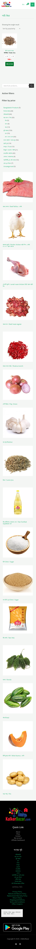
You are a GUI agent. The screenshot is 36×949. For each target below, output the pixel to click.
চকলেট (18, 867)
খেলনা (18, 873)
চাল (18, 861)
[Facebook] (20, 944)
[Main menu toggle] (32, 5)
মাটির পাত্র (18, 879)
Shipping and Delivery (17, 900)
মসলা (18, 863)
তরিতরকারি (18, 854)
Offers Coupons (17, 904)
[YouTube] (16, 944)
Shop (18, 834)
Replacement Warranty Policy (17, 896)
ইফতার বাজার (18, 881)
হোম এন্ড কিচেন (18, 877)
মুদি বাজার (18, 859)
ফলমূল (18, 865)
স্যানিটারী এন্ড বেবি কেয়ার (18, 875)
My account (18, 838)
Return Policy (17, 898)
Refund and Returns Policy (17, 894)
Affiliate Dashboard (18, 840)
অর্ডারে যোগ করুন (9, 64)
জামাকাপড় (18, 871)
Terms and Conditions (17, 902)
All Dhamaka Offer (18, 883)
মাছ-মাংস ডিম (18, 857)
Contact (18, 836)
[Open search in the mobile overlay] (18, 86)
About (18, 832)
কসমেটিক (18, 869)
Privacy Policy (17, 892)
